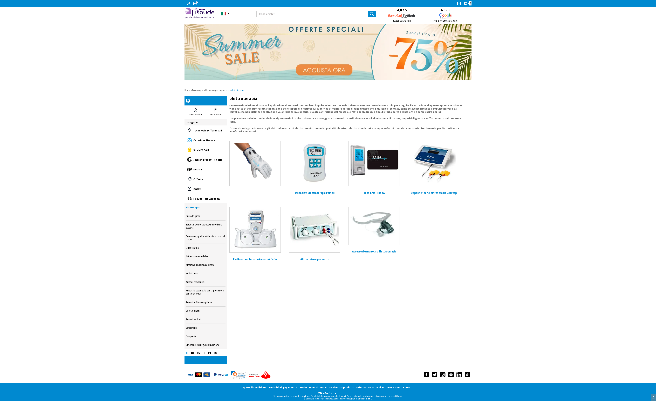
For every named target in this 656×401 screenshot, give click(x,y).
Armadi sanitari (205, 319)
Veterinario (205, 328)
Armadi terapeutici (205, 282)
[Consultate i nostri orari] (196, 3)
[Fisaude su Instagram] (443, 374)
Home (187, 90)
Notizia (205, 169)
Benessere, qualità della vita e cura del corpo (205, 238)
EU (215, 353)
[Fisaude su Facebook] (426, 374)
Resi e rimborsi (309, 387)
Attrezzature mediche (205, 256)
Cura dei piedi (205, 216)
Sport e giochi (205, 311)
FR (204, 353)
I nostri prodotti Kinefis (205, 159)
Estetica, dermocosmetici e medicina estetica (205, 226)
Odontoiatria (205, 248)
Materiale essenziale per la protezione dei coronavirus (205, 292)
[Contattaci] (459, 3)
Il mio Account (195, 114)
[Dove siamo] (188, 3)
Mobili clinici (205, 273)
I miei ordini (215, 114)
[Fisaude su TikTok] (467, 374)
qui (369, 399)
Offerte (205, 179)
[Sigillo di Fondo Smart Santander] (260, 374)
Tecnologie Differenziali (205, 130)
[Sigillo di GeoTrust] (239, 375)
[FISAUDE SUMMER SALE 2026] (328, 52)
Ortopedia (205, 336)
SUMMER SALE (205, 150)
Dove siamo (393, 387)
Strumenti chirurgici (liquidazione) (205, 345)
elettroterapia (237, 90)
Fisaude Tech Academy (205, 198)
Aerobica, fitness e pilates (205, 302)
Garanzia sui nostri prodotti (336, 387)
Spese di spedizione (254, 387)
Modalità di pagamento (283, 387)
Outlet (205, 189)
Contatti (408, 387)
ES (198, 353)
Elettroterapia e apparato (217, 90)
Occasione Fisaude (205, 140)
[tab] (196, 112)
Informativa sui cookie (370, 387)
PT (209, 353)
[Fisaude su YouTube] (451, 374)
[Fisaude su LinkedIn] (459, 374)
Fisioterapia (197, 90)
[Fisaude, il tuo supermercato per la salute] (200, 13)
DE (192, 353)
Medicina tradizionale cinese (205, 265)
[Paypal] (221, 374)
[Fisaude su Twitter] (434, 374)
